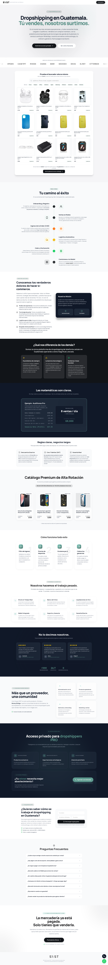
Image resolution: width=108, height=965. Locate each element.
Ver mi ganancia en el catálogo (53, 171)
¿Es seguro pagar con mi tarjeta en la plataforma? (42, 866)
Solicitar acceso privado (43, 46)
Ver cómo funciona (67, 46)
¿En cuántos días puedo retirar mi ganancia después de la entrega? (47, 876)
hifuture (64, 84)
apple (52, 84)
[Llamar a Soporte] (104, 956)
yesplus (35, 84)
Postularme (101, 2)
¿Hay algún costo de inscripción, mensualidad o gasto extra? (45, 860)
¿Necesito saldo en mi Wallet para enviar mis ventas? (43, 871)
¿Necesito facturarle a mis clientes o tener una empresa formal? (46, 886)
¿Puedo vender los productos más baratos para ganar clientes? (46, 896)
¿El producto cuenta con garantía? (38, 891)
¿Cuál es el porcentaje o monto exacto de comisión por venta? (46, 855)
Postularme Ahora (53, 940)
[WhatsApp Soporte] (104, 961)
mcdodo (81, 84)
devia (76, 84)
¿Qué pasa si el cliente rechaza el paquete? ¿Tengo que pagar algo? (47, 881)
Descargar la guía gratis (72, 821)
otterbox (46, 84)
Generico (70, 84)
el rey (40, 84)
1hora (30, 84)
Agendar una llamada (84, 780)
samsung (58, 84)
